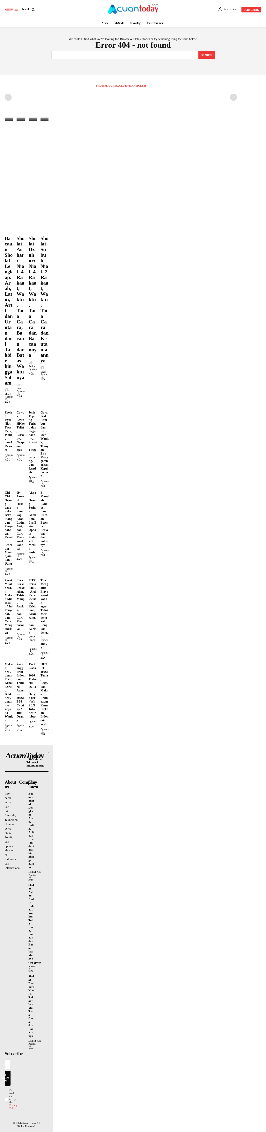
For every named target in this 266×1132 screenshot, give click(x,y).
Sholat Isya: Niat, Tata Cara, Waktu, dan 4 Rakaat (8, 431)
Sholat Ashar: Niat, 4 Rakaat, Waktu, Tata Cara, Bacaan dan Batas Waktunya (21, 308)
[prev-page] (8, 97)
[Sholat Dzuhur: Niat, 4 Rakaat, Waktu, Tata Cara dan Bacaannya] (33, 118)
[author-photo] (7, 390)
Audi (19, 388)
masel (8, 394)
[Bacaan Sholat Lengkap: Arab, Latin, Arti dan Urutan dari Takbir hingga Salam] (9, 118)
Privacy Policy (13, 1107)
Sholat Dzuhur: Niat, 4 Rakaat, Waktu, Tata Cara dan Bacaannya (33, 297)
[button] (29, 9)
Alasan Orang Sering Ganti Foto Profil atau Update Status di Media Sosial (32, 522)
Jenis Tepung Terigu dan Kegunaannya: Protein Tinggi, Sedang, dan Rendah (33, 442)
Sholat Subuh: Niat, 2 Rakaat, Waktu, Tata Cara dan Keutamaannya (44, 300)
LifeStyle (34, 872)
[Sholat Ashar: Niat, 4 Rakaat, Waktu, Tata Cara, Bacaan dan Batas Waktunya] (21, 118)
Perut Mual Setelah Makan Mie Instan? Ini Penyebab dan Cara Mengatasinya (9, 606)
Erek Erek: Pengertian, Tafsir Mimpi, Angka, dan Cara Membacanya (21, 604)
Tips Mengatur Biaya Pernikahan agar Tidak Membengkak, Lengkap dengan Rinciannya (44, 614)
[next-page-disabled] (233, 97)
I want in (7, 1078)
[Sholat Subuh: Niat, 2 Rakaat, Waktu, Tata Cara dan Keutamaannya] (44, 118)
